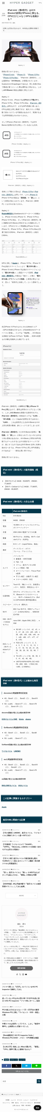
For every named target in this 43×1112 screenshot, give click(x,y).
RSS (22, 1105)
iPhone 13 (21, 74)
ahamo (28, 719)
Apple (6, 1060)
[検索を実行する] (39, 1081)
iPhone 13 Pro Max (10, 77)
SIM (12, 1103)
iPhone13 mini (8, 74)
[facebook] (17, 974)
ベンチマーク (33, 1100)
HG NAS (28, 1105)
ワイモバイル (7, 751)
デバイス (19, 1100)
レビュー (26, 1100)
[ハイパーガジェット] (21, 2)
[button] (6, 1066)
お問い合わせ (16, 1105)
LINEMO (17, 751)
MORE (21, 895)
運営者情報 (21, 968)
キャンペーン (6, 1103)
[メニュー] (3, 3)
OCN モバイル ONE (9, 719)
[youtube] (26, 974)
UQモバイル (23, 785)
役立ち (17, 1103)
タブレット (13, 1060)
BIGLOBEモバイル (9, 785)
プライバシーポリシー (26, 1103)
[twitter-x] (20, 974)
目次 (37, 1108)
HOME (8, 1100)
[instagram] (23, 974)
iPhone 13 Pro (33, 74)
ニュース (22, 1060)
